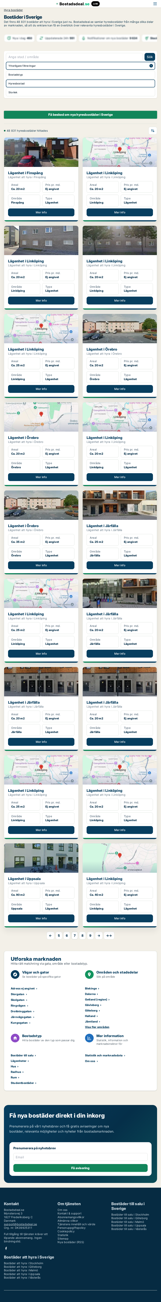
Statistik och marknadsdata (104, 1055)
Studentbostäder (22, 1083)
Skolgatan (18, 999)
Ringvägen (18, 1005)
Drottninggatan (21, 1011)
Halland (90, 1016)
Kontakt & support (69, 1213)
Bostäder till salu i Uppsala (128, 1225)
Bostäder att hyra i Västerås (22, 1277)
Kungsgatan (19, 1022)
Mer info (41, 212)
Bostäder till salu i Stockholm (130, 1214)
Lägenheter (19, 1060)
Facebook (6, 1248)
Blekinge (91, 988)
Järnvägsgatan (21, 1017)
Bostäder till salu (22, 1055)
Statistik (63, 1235)
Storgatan (17, 994)
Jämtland (91, 1021)
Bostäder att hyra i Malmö (21, 1270)
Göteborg (91, 1010)
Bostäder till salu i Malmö (127, 1221)
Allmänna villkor (68, 1220)
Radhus (16, 1071)
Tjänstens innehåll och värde (76, 1224)
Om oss (90, 1061)
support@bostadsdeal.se (20, 1224)
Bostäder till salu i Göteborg (129, 1218)
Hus (13, 1066)
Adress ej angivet (23, 988)
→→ (109, 935)
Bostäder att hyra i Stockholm (23, 1263)
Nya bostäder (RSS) (71, 1242)
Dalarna (90, 994)
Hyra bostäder (13, 10)
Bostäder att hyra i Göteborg (23, 1266)
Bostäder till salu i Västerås (129, 1229)
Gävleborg (92, 1005)
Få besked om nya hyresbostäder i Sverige (80, 115)
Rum (14, 1077)
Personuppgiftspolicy (72, 1227)
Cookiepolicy (66, 1231)
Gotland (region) (96, 999)
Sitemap (63, 1238)
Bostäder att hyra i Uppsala (22, 1274)
